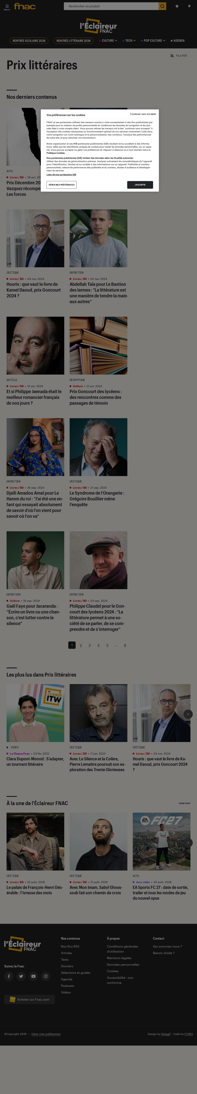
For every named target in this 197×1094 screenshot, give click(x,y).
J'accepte (140, 185)
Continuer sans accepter (143, 114)
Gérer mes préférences (62, 185)
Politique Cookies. (56, 153)
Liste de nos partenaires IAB (61, 174)
